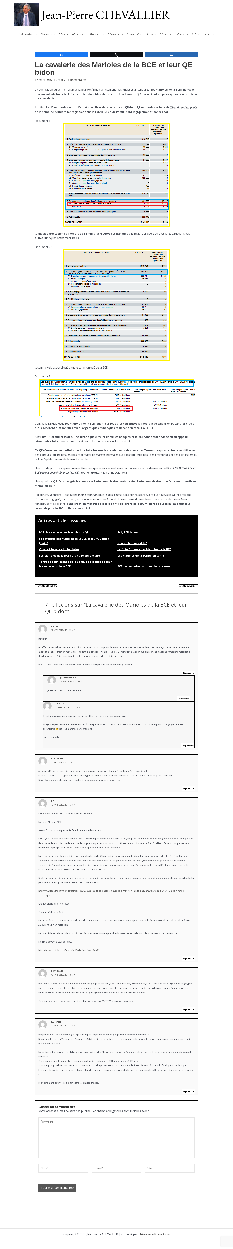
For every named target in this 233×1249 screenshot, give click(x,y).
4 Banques (77, 34)
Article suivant (188, 585)
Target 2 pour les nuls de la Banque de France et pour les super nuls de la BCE (75, 564)
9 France (164, 34)
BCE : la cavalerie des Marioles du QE (63, 532)
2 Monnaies (46, 34)
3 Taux (62, 34)
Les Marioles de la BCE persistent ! (140, 555)
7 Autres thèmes (135, 34)
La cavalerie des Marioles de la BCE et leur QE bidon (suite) (74, 541)
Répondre (188, 673)
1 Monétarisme (26, 34)
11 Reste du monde (201, 34)
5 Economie (95, 34)
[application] (35, 34)
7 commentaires (76, 80)
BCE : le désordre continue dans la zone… (145, 566)
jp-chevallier (68, 677)
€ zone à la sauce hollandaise (59, 549)
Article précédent (46, 585)
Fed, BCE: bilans (127, 532)
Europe (59, 80)
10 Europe (180, 34)
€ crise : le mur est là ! (132, 543)
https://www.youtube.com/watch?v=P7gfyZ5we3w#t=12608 (68, 950)
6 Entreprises (114, 34)
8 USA (150, 34)
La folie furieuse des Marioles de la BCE (144, 549)
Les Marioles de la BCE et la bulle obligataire (69, 555)
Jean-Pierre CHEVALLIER (105, 14)
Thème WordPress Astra (154, 1234)
